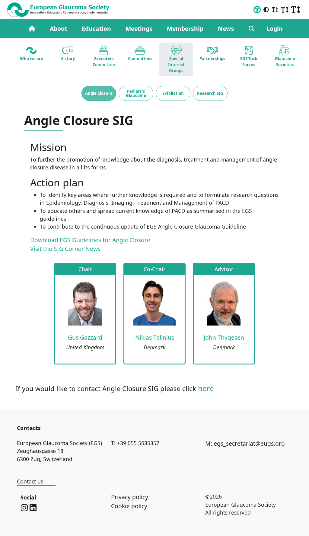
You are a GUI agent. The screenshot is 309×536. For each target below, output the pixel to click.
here (206, 388)
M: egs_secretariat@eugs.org (245, 443)
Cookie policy (129, 506)
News (226, 28)
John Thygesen (224, 337)
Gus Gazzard (85, 337)
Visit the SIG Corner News (65, 249)
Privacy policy (129, 497)
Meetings (139, 28)
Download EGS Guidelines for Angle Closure (90, 240)
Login (274, 28)
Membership (185, 28)
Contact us (30, 481)
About (58, 28)
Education (96, 28)
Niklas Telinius (154, 337)
